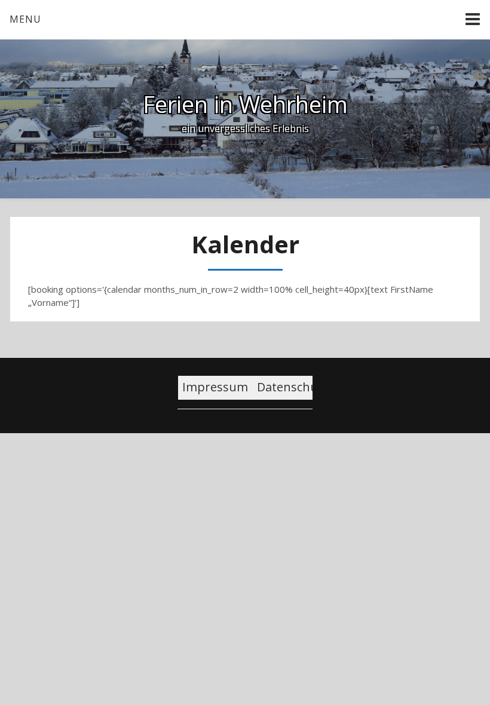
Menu (25, 19)
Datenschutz (293, 387)
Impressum (215, 387)
